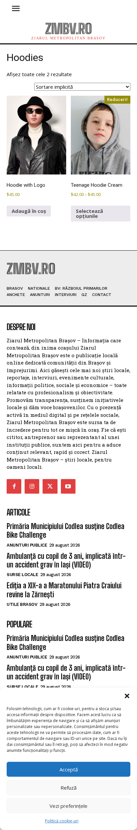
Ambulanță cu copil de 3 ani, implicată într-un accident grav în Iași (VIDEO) (66, 560)
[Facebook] (14, 486)
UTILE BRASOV (22, 604)
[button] (127, 696)
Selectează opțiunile (89, 213)
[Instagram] (32, 486)
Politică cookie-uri (61, 821)
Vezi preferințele (68, 806)
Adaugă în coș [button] (29, 211)
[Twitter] (50, 486)
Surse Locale (22, 574)
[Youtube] (68, 486)
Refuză (68, 787)
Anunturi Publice (27, 545)
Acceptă (69, 769)
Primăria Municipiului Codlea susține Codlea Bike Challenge (65, 530)
